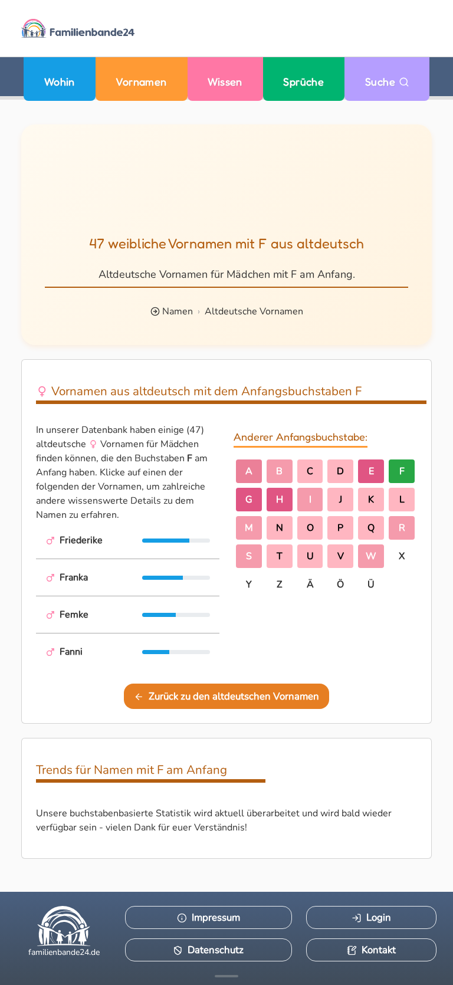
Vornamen (141, 81)
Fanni (71, 651)
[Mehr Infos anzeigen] (226, 976)
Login (378, 917)
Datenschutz (216, 950)
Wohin (59, 81)
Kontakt (379, 950)
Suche (382, 81)
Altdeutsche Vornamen (254, 311)
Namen (177, 311)
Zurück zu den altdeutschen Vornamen (234, 696)
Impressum (216, 917)
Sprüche (303, 81)
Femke (74, 614)
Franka (74, 577)
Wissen (225, 81)
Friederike (81, 540)
